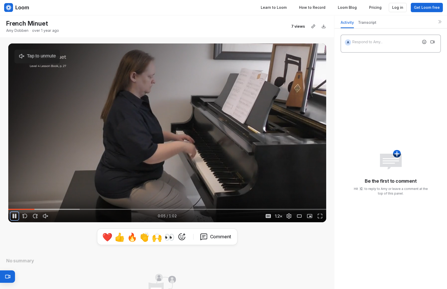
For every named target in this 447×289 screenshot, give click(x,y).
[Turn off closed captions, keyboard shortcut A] (268, 216)
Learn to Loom (274, 7)
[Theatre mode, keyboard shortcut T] (299, 216)
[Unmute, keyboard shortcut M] (45, 216)
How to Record (312, 7)
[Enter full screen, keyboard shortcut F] (320, 216)
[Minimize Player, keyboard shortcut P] (310, 216)
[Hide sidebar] (440, 22)
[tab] (347, 24)
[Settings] (289, 216)
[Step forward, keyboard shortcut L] (35, 216)
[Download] (323, 26)
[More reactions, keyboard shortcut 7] (206, 237)
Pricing (375, 7)
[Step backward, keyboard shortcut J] (25, 216)
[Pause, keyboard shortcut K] (14, 216)
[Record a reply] (432, 42)
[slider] (167, 209)
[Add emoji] (424, 42)
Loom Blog (347, 7)
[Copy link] (313, 26)
